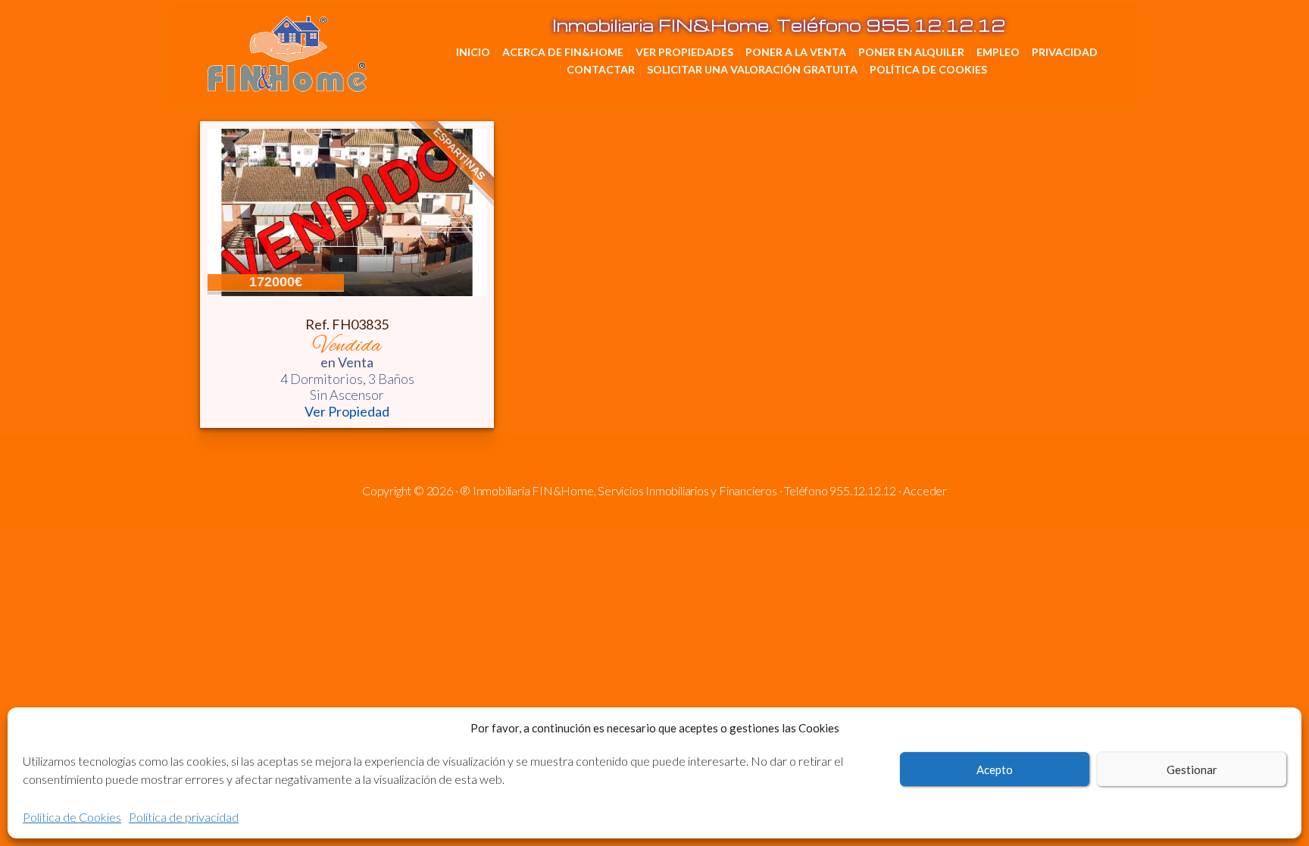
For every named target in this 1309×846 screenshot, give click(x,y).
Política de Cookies (72, 817)
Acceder (925, 490)
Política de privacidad (184, 817)
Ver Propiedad (347, 412)
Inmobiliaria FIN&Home (363, 38)
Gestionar (1192, 769)
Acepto (994, 769)
